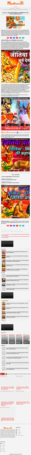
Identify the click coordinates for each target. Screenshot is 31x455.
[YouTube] (17, 38)
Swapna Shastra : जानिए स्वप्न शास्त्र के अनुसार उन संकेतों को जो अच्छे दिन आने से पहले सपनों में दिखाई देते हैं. (17, 289)
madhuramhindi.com (8, 136)
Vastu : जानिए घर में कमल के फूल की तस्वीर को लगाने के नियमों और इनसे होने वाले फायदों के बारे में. (17, 363)
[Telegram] (23, 38)
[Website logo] (7, 428)
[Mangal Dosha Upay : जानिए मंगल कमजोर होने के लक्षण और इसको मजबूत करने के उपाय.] (23, 381)
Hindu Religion (11, 231)
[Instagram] (11, 38)
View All (28, 272)
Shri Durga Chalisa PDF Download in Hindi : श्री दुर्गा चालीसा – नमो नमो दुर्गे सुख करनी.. (17, 308)
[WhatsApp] (20, 38)
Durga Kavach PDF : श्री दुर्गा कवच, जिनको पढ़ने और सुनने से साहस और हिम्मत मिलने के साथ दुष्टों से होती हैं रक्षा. (17, 317)
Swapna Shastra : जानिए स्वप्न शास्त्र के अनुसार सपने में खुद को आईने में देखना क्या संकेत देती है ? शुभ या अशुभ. (17, 284)
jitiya (22, 231)
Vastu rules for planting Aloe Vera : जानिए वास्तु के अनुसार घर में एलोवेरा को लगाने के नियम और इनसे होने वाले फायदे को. (17, 353)
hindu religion (19, 231)
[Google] (8, 38)
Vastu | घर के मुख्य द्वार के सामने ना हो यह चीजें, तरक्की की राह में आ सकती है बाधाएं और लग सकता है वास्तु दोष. (17, 348)
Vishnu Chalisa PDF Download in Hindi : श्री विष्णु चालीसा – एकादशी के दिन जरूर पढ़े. (17, 304)
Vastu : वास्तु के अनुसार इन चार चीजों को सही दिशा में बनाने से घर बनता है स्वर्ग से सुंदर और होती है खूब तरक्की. (17, 369)
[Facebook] (14, 38)
